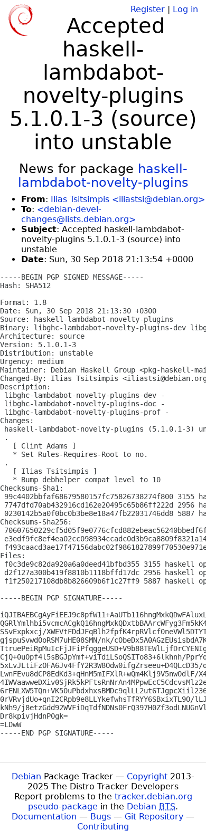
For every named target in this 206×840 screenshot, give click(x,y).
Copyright (147, 776)
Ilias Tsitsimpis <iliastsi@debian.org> (128, 199)
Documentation (44, 817)
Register (147, 9)
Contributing (103, 827)
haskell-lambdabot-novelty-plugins (103, 175)
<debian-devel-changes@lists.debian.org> (78, 214)
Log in (185, 9)
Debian (26, 776)
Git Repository (154, 817)
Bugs (100, 817)
